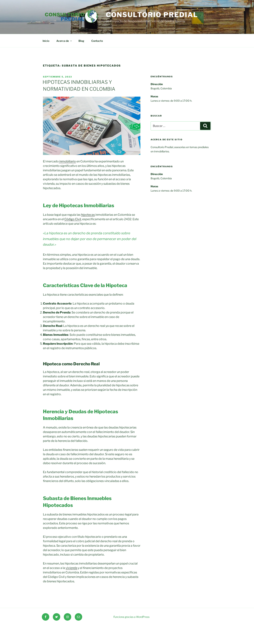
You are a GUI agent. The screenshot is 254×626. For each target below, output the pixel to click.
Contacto (97, 40)
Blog (81, 40)
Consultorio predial (152, 15)
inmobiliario (67, 161)
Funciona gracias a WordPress (131, 616)
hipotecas (88, 214)
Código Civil (72, 219)
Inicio (46, 40)
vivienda (71, 568)
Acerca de (62, 40)
